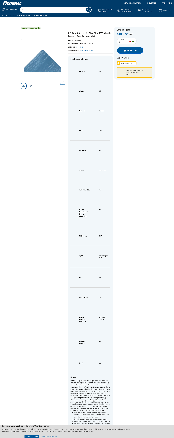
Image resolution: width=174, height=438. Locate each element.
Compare (63, 84)
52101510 (79, 47)
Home (4, 15)
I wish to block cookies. (49, 436)
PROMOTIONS (167, 3)
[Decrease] (130, 41)
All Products (14, 15)
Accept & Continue (31, 436)
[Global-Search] (88, 9)
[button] (134, 3)
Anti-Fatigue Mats (42, 15)
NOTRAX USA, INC (87, 50)
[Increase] (133, 41)
